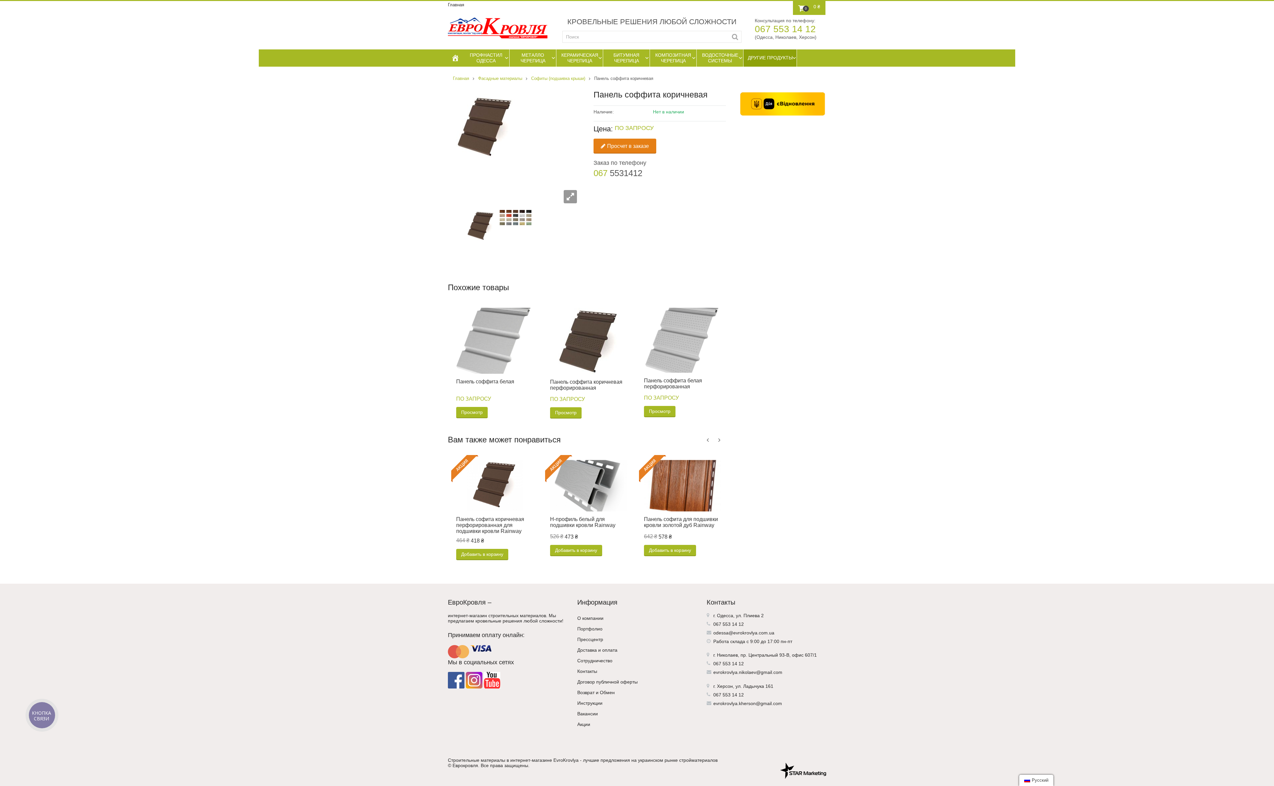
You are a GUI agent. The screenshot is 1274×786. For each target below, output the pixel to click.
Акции (583, 724)
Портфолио (589, 628)
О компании (590, 618)
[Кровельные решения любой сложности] (497, 28)
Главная (456, 4)
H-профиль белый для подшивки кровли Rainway (582, 522)
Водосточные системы (720, 57)
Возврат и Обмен (596, 692)
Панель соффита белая (485, 381)
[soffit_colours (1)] (515, 217)
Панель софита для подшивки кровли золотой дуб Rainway (681, 522)
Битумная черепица (626, 57)
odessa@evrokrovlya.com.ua (743, 632)
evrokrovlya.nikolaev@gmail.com (747, 672)
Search (735, 36)
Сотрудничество (594, 660)
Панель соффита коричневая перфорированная (586, 385)
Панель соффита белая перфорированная (673, 383)
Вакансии (587, 713)
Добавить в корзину (482, 554)
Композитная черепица (673, 57)
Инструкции (589, 703)
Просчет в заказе (628, 146)
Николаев (727, 655)
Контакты (587, 671)
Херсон (725, 686)
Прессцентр (590, 639)
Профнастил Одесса (486, 57)
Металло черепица (533, 57)
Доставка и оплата (597, 650)
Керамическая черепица (579, 57)
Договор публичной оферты (607, 682)
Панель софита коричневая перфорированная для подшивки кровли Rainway (490, 525)
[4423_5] (480, 225)
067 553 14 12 (785, 29)
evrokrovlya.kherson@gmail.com (747, 703)
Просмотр (472, 412)
